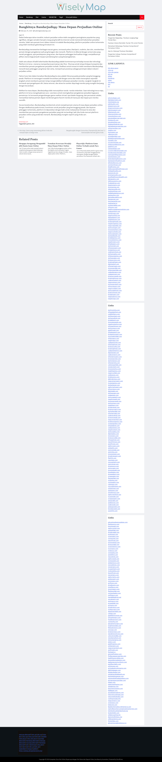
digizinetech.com (113, 264)
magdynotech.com (114, 430)
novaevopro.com (113, 567)
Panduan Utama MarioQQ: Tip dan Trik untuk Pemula (125, 43)
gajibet (35, 749)
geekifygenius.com (114, 644)
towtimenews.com (114, 157)
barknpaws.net (113, 132)
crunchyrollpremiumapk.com (117, 151)
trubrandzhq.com (113, 571)
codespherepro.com (114, 272)
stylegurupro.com (114, 609)
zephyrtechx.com (113, 577)
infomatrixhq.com (114, 363)
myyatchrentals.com (114, 143)
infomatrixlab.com (114, 413)
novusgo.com (112, 630)
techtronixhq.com (114, 310)
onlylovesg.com (113, 666)
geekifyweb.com (113, 330)
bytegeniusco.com (114, 250)
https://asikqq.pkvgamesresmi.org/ (30, 751)
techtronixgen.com (114, 228)
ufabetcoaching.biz (114, 715)
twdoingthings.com (114, 191)
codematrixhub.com (114, 252)
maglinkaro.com (113, 405)
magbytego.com (113, 341)
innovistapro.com (113, 589)
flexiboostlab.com (114, 591)
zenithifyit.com (113, 555)
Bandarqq (29, 17)
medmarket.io (112, 203)
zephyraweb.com (113, 559)
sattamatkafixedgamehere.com (118, 678)
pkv (109, 84)
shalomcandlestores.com (116, 145)
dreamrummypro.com (115, 108)
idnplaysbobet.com (114, 672)
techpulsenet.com (114, 385)
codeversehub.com (114, 416)
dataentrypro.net (113, 106)
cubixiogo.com (113, 484)
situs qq (110, 70)
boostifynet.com (113, 573)
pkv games (27, 124)
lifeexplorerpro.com (114, 628)
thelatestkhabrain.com (115, 124)
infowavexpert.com (114, 248)
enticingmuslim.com (114, 175)
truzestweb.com (113, 497)
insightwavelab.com (114, 626)
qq (109, 86)
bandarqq (111, 78)
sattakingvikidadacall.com (116, 674)
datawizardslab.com (114, 611)
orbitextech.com (113, 646)
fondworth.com (113, 120)
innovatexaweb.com (114, 322)
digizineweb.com (113, 353)
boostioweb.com (113, 526)
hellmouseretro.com (114, 181)
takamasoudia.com (114, 189)
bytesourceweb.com (114, 276)
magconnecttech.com (115, 648)
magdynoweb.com (114, 399)
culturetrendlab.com (114, 636)
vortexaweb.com (113, 561)
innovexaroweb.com (114, 401)
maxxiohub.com (113, 557)
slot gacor (23, 739)
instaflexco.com (113, 587)
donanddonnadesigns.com (116, 660)
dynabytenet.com (114, 407)
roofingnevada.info (114, 699)
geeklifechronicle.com (115, 616)
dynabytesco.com (114, 607)
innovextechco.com (114, 369)
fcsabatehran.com (114, 183)
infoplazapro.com (113, 244)
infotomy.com (112, 207)
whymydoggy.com (114, 98)
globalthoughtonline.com (116, 138)
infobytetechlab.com (115, 270)
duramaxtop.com (113, 187)
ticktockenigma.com (114, 640)
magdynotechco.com (115, 324)
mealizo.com (112, 130)
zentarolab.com (113, 501)
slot (33, 124)
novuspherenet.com (114, 486)
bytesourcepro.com (114, 409)
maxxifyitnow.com (114, 442)
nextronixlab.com (113, 450)
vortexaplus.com (113, 482)
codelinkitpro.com (114, 314)
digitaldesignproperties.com (117, 126)
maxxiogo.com (113, 460)
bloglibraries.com (113, 167)
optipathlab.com (113, 530)
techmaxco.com (113, 601)
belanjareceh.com (113, 112)
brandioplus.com (113, 472)
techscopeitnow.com (115, 291)
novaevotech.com (114, 367)
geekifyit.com (112, 147)
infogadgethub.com (114, 312)
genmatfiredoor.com (115, 654)
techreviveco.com (114, 403)
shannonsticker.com (114, 114)
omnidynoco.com (113, 493)
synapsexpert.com (114, 499)
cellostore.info (112, 134)
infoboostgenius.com (115, 256)
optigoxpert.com (113, 579)
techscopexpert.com (114, 234)
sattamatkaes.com (114, 149)
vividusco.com (112, 551)
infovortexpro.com (114, 286)
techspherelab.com (114, 411)
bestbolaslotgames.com (116, 676)
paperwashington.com (115, 684)
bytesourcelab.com (114, 438)
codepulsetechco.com (115, 351)
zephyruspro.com (113, 446)
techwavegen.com (114, 258)
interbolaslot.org (113, 102)
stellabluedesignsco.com (116, 193)
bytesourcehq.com (114, 347)
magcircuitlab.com (114, 373)
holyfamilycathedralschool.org (118, 711)
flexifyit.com (112, 458)
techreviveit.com (113, 246)
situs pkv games (113, 72)
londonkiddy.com (113, 713)
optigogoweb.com (114, 507)
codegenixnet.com (114, 274)
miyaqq (29, 749)
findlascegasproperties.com (117, 656)
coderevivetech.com (114, 280)
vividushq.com (112, 480)
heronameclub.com (114, 201)
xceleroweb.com (113, 505)
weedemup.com (113, 686)
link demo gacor (113, 68)
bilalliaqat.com (112, 691)
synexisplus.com (113, 536)
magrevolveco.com (114, 282)
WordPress (119, 759)
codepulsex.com (113, 395)
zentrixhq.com (112, 452)
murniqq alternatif (32, 743)
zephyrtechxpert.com (115, 387)
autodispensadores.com (116, 693)
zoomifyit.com (112, 511)
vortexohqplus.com (114, 593)
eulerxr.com (112, 642)
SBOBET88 (52, 17)
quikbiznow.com (113, 503)
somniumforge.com (114, 165)
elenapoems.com (113, 179)
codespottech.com (114, 211)
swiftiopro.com (113, 595)
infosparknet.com (114, 440)
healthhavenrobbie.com (116, 658)
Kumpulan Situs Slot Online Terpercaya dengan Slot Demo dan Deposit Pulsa (72, 759)
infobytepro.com (113, 338)
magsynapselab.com (114, 226)
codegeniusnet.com (114, 343)
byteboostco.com (113, 377)
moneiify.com (112, 140)
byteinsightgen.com (114, 262)
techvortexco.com (114, 328)
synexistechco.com (114, 547)
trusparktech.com (114, 569)
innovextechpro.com (115, 230)
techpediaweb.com (114, 236)
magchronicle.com (114, 215)
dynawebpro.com (113, 474)
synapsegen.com (113, 476)
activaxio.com (112, 605)
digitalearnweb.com (114, 100)
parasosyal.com (113, 173)
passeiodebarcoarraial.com (117, 118)
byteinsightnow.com (115, 278)
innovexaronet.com (114, 359)
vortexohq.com (113, 622)
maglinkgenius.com (114, 371)
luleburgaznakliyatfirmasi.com (118, 169)
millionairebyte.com (114, 719)
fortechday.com (113, 721)
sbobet (44, 737)
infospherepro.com (114, 618)
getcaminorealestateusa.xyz (117, 723)
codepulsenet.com (114, 428)
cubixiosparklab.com (114, 365)
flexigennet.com (113, 199)
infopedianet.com (114, 426)
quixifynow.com (113, 444)
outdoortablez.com (114, 205)
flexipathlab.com (113, 478)
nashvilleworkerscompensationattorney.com (122, 709)
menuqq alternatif (25, 735)
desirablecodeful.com (115, 197)
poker (110, 80)
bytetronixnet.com (114, 293)
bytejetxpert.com (113, 295)
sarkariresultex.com (114, 128)
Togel (61, 17)
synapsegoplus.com (114, 424)
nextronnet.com (113, 464)
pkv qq (110, 74)
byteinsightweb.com (114, 222)
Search (110, 23)
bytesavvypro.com (114, 260)
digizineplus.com (113, 434)
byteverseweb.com (114, 418)
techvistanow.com (114, 361)
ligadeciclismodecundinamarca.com (119, 707)
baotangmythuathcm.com (116, 161)
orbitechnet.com (113, 489)
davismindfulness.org (115, 717)
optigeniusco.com (114, 563)
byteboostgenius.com (115, 422)
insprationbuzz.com (114, 116)
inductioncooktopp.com (116, 695)
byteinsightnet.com (114, 349)
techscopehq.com (114, 432)
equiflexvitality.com (114, 664)
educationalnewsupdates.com (118, 522)
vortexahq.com (113, 553)
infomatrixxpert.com (115, 357)
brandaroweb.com (114, 509)
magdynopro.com (114, 242)
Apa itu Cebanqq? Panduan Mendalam (120, 51)
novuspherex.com (114, 565)
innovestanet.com (114, 454)
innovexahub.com (114, 543)
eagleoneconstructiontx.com (117, 662)
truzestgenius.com (114, 383)
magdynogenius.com (115, 224)
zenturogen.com (113, 468)
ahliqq (110, 76)
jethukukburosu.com (115, 163)
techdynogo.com (113, 213)
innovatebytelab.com (115, 336)
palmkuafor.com (113, 104)
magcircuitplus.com (114, 288)
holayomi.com (112, 705)
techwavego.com (113, 393)
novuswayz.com (113, 581)
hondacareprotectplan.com (117, 153)
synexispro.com (113, 703)
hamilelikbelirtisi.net (114, 597)
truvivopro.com (113, 549)
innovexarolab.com (114, 268)
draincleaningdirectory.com (117, 159)
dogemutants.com (114, 185)
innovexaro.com (113, 436)
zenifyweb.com (113, 650)
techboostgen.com (114, 316)
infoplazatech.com (114, 332)
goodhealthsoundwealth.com (117, 177)
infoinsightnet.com (114, 345)
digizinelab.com (113, 391)
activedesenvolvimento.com (117, 668)
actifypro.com (112, 583)
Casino (44, 17)
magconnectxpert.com (115, 381)
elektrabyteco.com (114, 379)
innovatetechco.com (114, 240)
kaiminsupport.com (114, 110)
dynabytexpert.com (114, 456)
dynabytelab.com (113, 532)
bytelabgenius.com (114, 238)
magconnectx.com (114, 701)
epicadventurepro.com (115, 624)
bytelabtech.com (113, 320)
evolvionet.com (113, 534)
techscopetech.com (114, 397)
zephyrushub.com (114, 528)
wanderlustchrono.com (115, 634)
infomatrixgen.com (114, 266)
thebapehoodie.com (114, 171)
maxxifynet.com (113, 541)
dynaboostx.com (113, 585)
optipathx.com (113, 448)
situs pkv (40, 745)
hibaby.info (111, 682)
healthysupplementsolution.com (118, 209)
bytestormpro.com (114, 632)
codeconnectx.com (114, 355)
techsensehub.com (114, 318)
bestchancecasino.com (115, 689)
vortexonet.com (113, 539)
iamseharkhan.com (114, 122)
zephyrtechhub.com (114, 495)
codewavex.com (113, 375)
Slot (37, 17)
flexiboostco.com (113, 524)
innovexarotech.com (114, 284)
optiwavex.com (113, 491)
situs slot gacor (32, 739)
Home (21, 17)
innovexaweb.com (114, 470)
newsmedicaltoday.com (115, 697)
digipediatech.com (114, 218)
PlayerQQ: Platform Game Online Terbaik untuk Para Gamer (87, 146)
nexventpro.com (113, 575)
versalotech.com (113, 599)
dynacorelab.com (113, 545)
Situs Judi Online (71, 17)
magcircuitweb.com (114, 232)
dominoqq (33, 745)
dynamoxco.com (113, 466)
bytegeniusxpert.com (115, 334)
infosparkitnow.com (114, 326)
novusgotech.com (114, 462)
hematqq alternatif (32, 741)
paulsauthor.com (113, 195)
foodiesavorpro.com (114, 620)
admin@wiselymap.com (43, 31)
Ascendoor (105, 759)
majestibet (22, 749)
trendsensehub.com (114, 638)
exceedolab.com (113, 603)
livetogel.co (112, 652)
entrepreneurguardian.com (117, 680)
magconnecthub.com (115, 420)
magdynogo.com (113, 299)
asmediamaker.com (114, 136)
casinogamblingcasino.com (117, 155)
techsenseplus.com (114, 254)
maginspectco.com (114, 297)
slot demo (111, 82)
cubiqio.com (112, 614)
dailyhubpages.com (114, 670)
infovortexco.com (114, 389)
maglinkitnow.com (114, 220)
